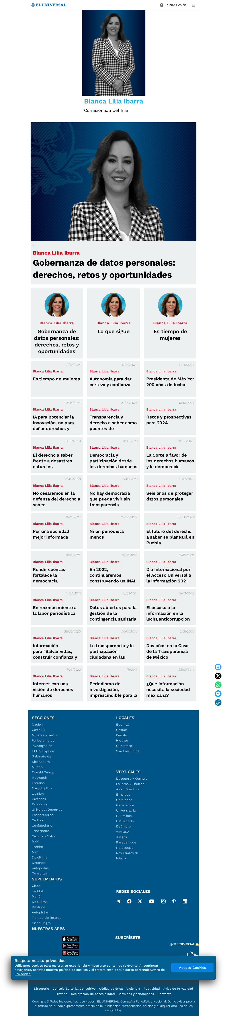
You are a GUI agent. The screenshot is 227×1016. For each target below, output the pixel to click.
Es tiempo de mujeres (56, 378)
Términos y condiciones (136, 994)
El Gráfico (124, 815)
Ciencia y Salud (44, 836)
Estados (38, 783)
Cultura (37, 820)
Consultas (39, 873)
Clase (36, 886)
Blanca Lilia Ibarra (56, 253)
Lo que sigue (114, 331)
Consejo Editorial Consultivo (74, 988)
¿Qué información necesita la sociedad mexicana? (168, 689)
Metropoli (39, 777)
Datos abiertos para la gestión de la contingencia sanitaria (113, 613)
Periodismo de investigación (43, 743)
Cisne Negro (41, 923)
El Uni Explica (43, 751)
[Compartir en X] (218, 676)
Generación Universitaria (126, 807)
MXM (35, 841)
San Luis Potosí (128, 751)
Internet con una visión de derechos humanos (53, 689)
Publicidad (152, 988)
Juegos (121, 837)
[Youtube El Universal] (152, 902)
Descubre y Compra (132, 778)
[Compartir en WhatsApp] (218, 684)
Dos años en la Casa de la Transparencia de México (167, 651)
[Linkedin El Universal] (185, 902)
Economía (40, 804)
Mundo (37, 767)
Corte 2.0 (39, 730)
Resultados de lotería (127, 855)
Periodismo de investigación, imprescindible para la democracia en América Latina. (113, 695)
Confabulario (42, 825)
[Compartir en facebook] (218, 667)
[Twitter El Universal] (140, 902)
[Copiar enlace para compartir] (218, 702)
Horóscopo (124, 847)
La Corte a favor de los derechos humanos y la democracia (170, 460)
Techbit (37, 847)
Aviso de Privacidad (178, 988)
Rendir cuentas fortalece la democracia (49, 575)
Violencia (133, 988)
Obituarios (124, 800)
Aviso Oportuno (128, 789)
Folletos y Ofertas (130, 784)
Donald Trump (43, 772)
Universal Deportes (47, 809)
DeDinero (123, 826)
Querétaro (124, 745)
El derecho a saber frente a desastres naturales (52, 460)
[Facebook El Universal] (129, 902)
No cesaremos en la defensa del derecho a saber (56, 498)
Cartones (39, 799)
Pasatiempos (126, 842)
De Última (40, 901)
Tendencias (41, 831)
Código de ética (111, 988)
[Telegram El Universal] (118, 902)
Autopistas (40, 868)
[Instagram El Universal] (163, 902)
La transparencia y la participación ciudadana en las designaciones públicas (112, 657)
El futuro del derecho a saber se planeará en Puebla (170, 537)
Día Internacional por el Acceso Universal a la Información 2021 (168, 575)
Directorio (41, 988)
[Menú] (193, 5)
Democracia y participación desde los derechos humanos (113, 460)
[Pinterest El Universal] (174, 902)
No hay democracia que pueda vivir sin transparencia (110, 498)
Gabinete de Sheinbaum (41, 759)
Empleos (123, 794)
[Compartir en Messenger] (218, 693)
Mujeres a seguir (45, 735)
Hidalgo (122, 740)
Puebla (121, 735)
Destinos (39, 862)
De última (39, 857)
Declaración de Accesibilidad (93, 994)
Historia (61, 994)
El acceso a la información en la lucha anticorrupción (168, 613)
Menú (36, 852)
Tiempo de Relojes (46, 917)
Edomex (122, 724)
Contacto (164, 994)
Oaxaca (122, 730)
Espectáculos (42, 815)
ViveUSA (122, 831)
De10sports (125, 821)
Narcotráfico (42, 788)
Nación (37, 724)
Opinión (38, 793)
